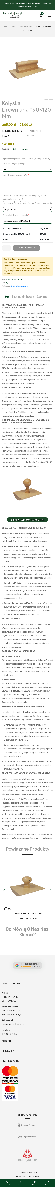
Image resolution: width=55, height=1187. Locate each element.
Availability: (7, 149)
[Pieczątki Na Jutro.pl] (12, 15)
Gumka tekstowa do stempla (16, 215)
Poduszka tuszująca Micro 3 (12, 133)
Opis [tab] (7, 296)
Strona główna (10, 27)
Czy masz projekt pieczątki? (15, 163)
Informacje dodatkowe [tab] (23, 296)
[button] (3, 891)
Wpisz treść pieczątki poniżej (16, 175)
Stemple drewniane (26, 27)
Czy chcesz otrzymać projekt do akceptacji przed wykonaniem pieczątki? (27, 200)
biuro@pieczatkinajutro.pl (13, 1024)
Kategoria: (6, 286)
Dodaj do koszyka (26, 248)
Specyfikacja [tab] (42, 296)
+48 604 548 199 (9, 1034)
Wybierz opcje (6, 909)
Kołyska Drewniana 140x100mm (46, 101)
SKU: (4, 283)
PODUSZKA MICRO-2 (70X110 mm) (51, 101)
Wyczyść (30, 136)
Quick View (10, 909)
